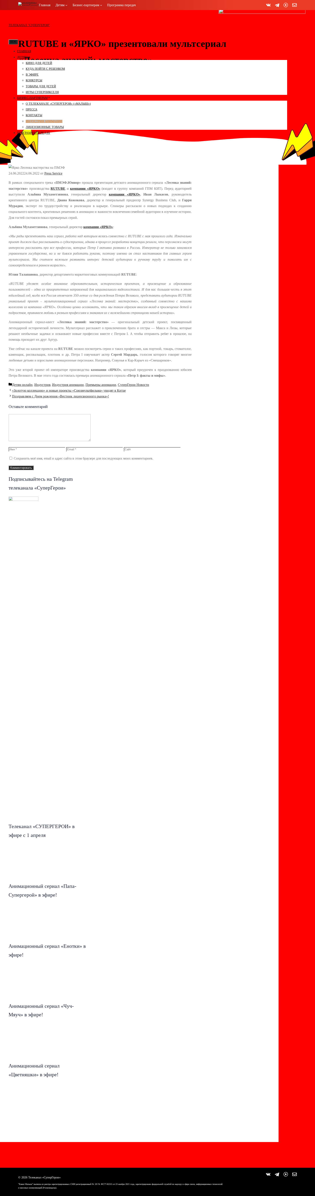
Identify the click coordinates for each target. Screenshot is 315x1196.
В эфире (32, 74)
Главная (24, 51)
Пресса (31, 109)
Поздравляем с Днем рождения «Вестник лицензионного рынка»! (60, 396)
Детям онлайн (22, 385)
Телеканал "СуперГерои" (29, 25)
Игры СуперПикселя (42, 92)
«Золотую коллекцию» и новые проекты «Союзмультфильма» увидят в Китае (69, 390)
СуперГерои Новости (133, 385)
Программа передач (33, 132)
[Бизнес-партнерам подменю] (101, 5)
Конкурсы (34, 80)
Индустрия (42, 385)
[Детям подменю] (66, 5)
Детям (22, 57)
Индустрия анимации (44, 121)
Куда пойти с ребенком (45, 68)
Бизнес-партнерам (32, 98)
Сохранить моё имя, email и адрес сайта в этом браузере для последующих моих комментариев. (83, 458)
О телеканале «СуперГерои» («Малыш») (58, 103)
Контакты (34, 115)
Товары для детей (41, 86)
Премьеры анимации (101, 385)
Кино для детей (39, 63)
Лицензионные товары (45, 127)
